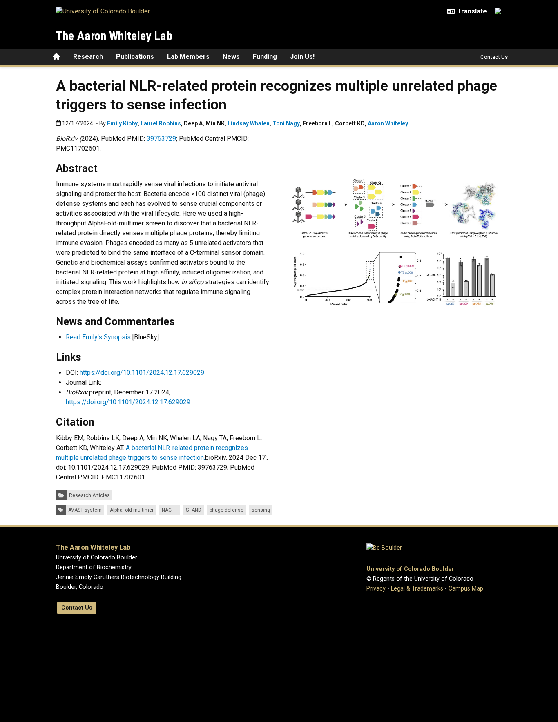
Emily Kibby (122, 123)
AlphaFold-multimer (132, 510)
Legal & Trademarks (417, 588)
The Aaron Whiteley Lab (114, 36)
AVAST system (85, 510)
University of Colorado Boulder (410, 569)
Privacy (376, 588)
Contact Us (494, 56)
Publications (135, 56)
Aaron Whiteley (388, 123)
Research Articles (89, 495)
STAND (193, 510)
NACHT (170, 510)
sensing (261, 510)
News (231, 56)
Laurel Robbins (161, 123)
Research (88, 56)
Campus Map (466, 588)
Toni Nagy (286, 123)
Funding (265, 56)
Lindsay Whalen (249, 123)
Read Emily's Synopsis (99, 337)
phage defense (226, 510)
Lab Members (188, 56)
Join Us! (302, 56)
